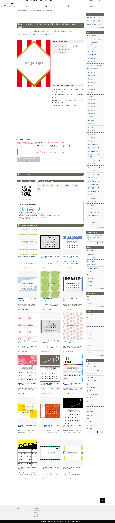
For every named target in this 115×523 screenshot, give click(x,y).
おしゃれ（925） (91, 387)
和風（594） (90, 415)
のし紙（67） (91, 198)
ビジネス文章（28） (93, 151)
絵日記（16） (91, 195)
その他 (89, 303)
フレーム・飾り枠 (72, 46)
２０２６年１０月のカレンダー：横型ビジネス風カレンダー (50, 257)
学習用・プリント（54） (94, 212)
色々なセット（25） (93, 61)
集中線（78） (91, 58)
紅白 (52, 185)
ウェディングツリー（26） (95, 219)
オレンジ (89, 342)
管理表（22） (91, 103)
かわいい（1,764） (92, 366)
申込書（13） (91, 106)
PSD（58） (90, 282)
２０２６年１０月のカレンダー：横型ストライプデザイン (50, 426)
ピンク (89, 331)
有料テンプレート (71, 6)
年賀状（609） (91, 411)
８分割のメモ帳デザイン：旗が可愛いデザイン (27, 257)
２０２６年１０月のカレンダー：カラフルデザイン (72, 299)
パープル (89, 335)
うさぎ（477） (91, 425)
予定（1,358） (91, 377)
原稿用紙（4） (92, 134)
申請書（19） (91, 99)
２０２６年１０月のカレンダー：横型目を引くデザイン (72, 468)
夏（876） (90, 391)
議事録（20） (91, 137)
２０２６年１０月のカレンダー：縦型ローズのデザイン (27, 384)
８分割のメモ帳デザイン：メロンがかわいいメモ (50, 299)
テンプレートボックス (23, 10)
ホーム (27, 6)
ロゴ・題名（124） (93, 55)
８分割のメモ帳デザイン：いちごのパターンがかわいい (72, 341)
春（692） (90, 401)
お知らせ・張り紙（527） (95, 215)
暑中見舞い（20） (93, 177)
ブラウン (89, 338)
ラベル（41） (91, 170)
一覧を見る (81, 178)
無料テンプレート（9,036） (94, 17)
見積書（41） (91, 82)
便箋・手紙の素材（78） (94, 181)
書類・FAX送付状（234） (95, 144)
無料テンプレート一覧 (35, 10)
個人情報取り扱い (38, 510)
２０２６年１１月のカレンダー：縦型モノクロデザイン (72, 426)
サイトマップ (37, 514)
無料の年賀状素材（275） (94, 24)
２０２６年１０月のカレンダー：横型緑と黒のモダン (50, 468)
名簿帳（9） (91, 117)
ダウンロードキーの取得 (63, 146)
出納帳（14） (91, 89)
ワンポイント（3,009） (94, 39)
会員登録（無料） (93, 0)
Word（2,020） (91, 261)
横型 (88, 300)
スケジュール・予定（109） (93, 156)
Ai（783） (89, 271)
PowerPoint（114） (92, 268)
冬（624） (90, 408)
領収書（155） (92, 75)
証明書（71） (91, 113)
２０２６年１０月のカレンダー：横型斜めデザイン (27, 299)
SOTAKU (36, 205)
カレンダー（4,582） (92, 363)
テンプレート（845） (92, 394)
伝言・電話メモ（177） (94, 188)
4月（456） (90, 429)
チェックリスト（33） (94, 163)
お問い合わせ (37, 516)
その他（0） (90, 285)
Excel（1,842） (91, 264)
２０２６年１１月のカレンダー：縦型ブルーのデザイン (72, 384)
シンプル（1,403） (92, 373)
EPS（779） (90, 278)
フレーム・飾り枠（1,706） (93, 43)
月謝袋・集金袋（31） (94, 191)
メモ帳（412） (92, 208)
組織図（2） (91, 123)
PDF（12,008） (91, 257)
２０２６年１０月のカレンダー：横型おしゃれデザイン (50, 341)
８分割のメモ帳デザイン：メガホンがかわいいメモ (27, 341)
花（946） (90, 384)
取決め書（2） (92, 127)
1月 (39, 185)
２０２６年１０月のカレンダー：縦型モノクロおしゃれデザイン (50, 384)
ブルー (89, 317)
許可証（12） (91, 110)
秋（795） (90, 398)
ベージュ (89, 345)
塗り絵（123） (92, 205)
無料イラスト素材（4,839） (94, 21)
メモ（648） (90, 404)
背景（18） (91, 51)
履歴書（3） (91, 120)
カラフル (89, 349)
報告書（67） (91, 86)
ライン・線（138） (93, 48)
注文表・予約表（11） (94, 148)
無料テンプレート (49, 6)
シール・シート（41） (94, 174)
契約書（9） (91, 96)
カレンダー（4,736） (93, 201)
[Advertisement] (8, 63)
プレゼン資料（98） (93, 184)
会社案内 (36, 512)
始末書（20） (91, 141)
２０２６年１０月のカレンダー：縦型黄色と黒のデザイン (27, 468)
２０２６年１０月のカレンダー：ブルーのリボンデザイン (72, 257)
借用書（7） (91, 92)
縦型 (69, 49)
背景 (39, 189)
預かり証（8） (92, 130)
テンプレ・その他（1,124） (93, 223)
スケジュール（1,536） (93, 370)
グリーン (89, 328)
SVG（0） (90, 275)
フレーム (45, 185)
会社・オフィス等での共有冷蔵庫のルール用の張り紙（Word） (94, 237)
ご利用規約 (36, 508)
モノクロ (89, 314)
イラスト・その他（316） (95, 65)
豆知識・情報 (93, 6)
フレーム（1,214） (92, 380)
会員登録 (40, 142)
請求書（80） (91, 72)
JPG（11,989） (91, 251)
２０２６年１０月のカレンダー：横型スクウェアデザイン (27, 426)
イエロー (89, 324)
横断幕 (67, 185)
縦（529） (90, 422)
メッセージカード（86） (94, 160)
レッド (69, 52)
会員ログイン (101, 0)
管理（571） (90, 418)
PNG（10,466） (91, 254)
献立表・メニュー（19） (94, 167)
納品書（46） (91, 79)
